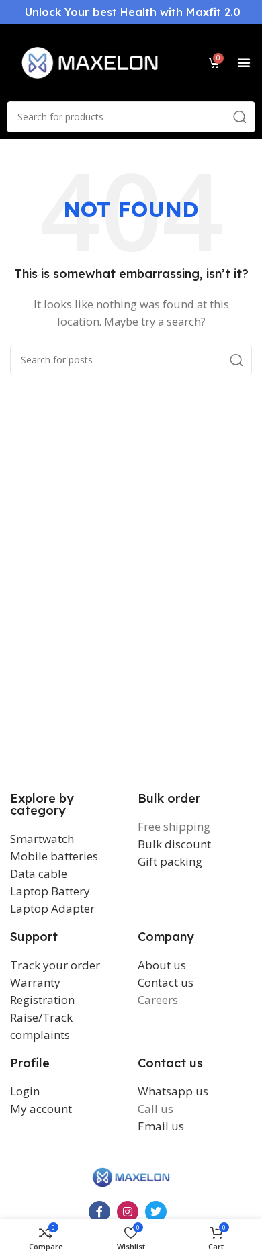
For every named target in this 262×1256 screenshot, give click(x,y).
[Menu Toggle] (244, 62)
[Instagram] (127, 1211)
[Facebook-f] (99, 1211)
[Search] (239, 116)
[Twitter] (156, 1211)
